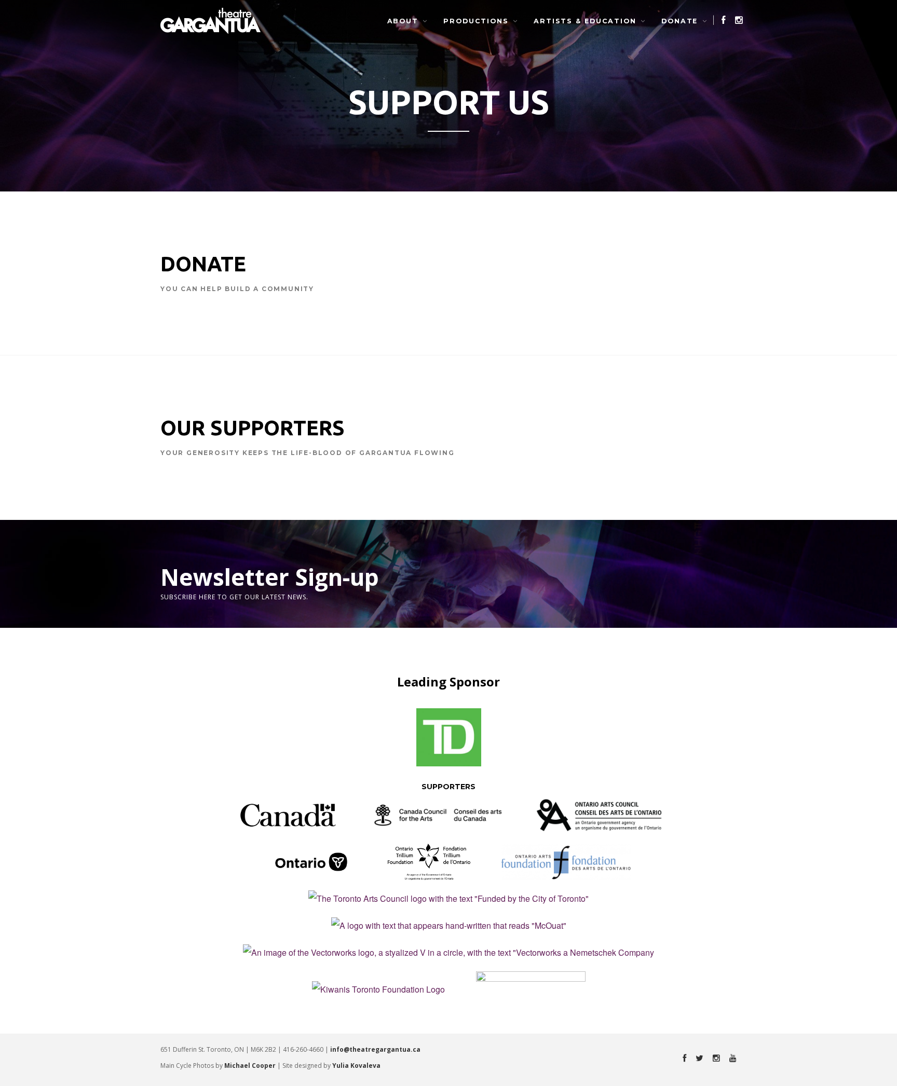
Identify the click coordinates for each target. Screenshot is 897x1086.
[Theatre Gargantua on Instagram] (735, 20)
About (402, 21)
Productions (476, 21)
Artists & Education (585, 21)
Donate (679, 21)
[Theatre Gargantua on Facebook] (720, 20)
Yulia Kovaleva (356, 1065)
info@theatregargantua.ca (375, 1049)
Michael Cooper (250, 1065)
